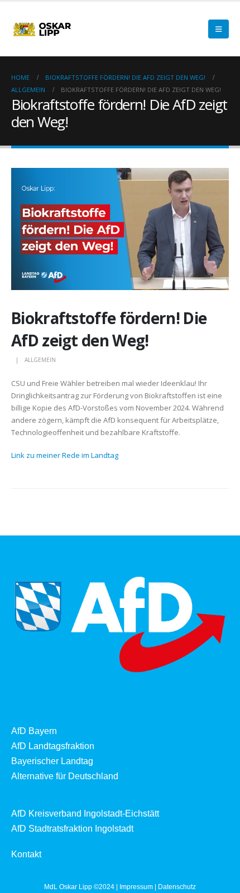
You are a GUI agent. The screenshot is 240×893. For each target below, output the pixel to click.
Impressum (136, 887)
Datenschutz (177, 887)
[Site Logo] (42, 29)
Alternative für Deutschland (64, 776)
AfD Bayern (34, 731)
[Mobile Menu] (218, 29)
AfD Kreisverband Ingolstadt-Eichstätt (85, 813)
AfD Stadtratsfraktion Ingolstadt (72, 828)
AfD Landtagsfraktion (52, 746)
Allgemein (40, 360)
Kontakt (26, 854)
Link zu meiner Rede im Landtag (64, 455)
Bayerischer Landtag (52, 761)
